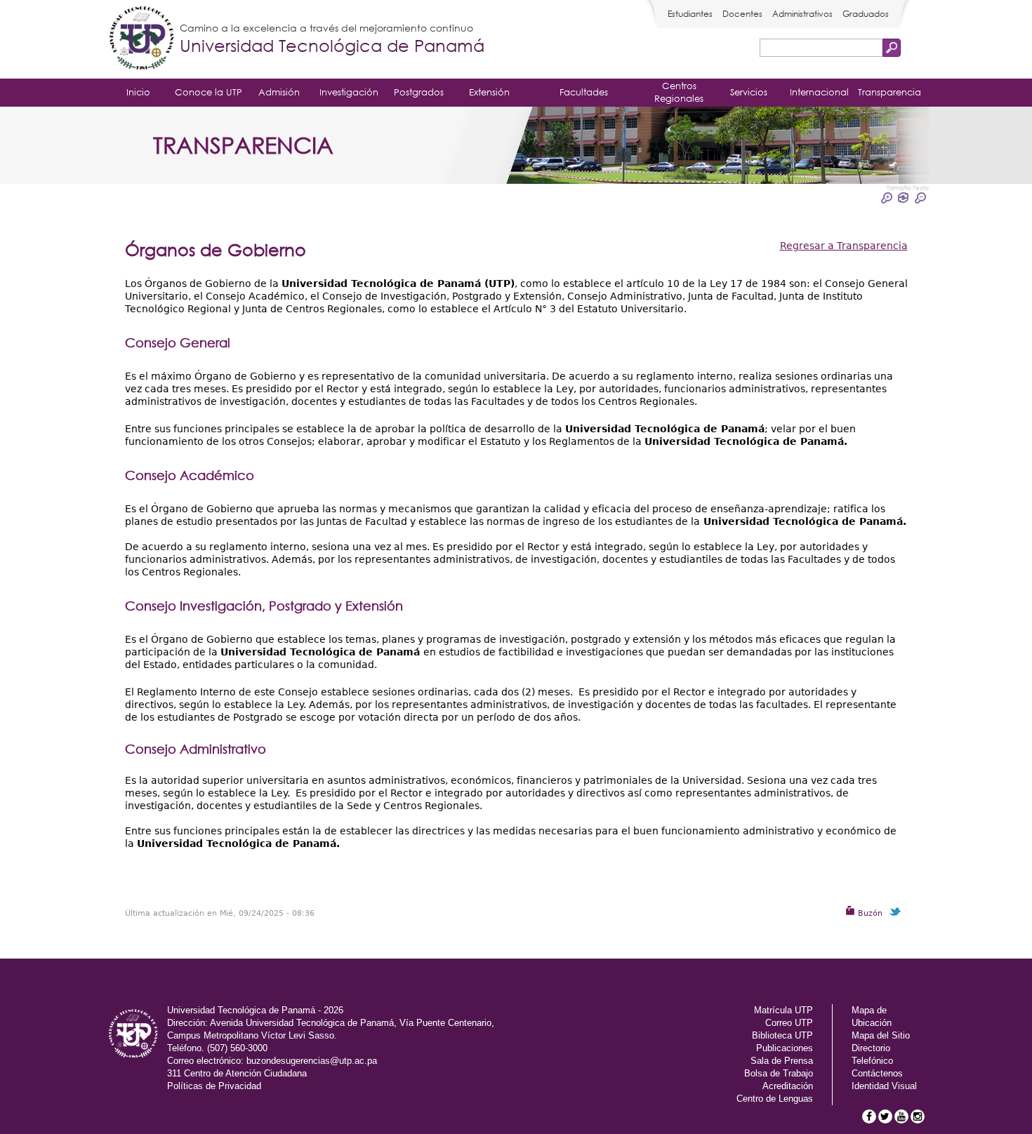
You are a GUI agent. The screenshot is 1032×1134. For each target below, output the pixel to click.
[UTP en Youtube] (901, 1116)
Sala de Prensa (781, 1060)
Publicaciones (784, 1048)
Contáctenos (877, 1073)
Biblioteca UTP (782, 1035)
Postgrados (419, 92)
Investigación (348, 92)
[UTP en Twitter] (885, 1116)
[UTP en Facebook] (869, 1116)
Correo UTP (789, 1023)
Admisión (279, 92)
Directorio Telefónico (872, 1054)
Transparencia (889, 92)
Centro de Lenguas (774, 1098)
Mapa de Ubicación (872, 1016)
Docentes (742, 13)
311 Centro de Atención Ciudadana (237, 1073)
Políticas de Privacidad (214, 1086)
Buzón (868, 913)
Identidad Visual (884, 1086)
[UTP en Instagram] (918, 1116)
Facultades (584, 92)
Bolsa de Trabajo (778, 1073)
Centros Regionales (678, 92)
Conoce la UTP (208, 92)
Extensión (489, 92)
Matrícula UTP (783, 1010)
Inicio (138, 92)
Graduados (865, 13)
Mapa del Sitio (881, 1035)
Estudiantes (690, 13)
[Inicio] (142, 39)
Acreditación (787, 1086)
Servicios (748, 92)
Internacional (819, 92)
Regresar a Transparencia (844, 245)
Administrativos (802, 13)
